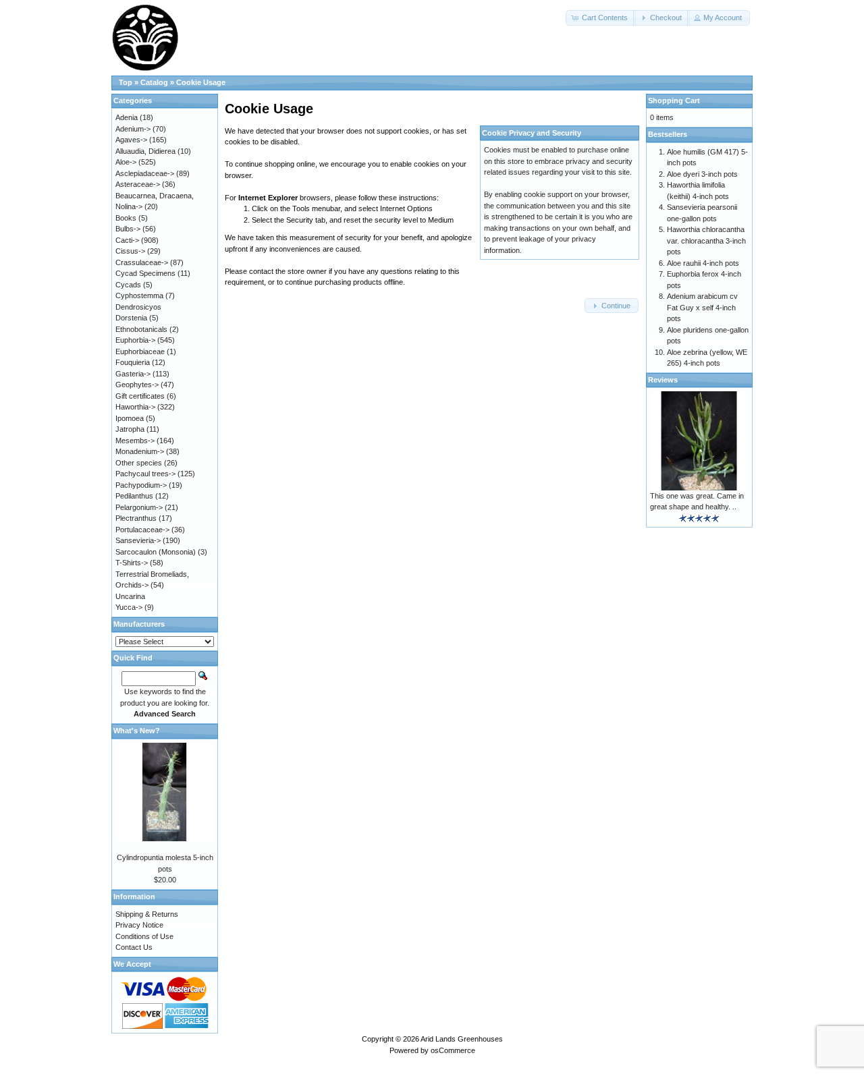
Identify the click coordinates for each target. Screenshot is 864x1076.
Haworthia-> (135, 407)
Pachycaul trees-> (145, 474)
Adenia (126, 117)
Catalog (154, 82)
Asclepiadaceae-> (144, 173)
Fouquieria (132, 362)
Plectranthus (136, 518)
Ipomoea (129, 418)
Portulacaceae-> (142, 530)
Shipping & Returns (146, 914)
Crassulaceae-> (141, 262)
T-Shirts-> (131, 563)
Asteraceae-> (137, 184)
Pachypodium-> (141, 485)
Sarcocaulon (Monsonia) (155, 552)
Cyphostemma (139, 295)
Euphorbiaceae (140, 351)
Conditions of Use (144, 936)
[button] (601, 18)
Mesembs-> (135, 440)
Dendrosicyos (138, 307)
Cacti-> (127, 240)
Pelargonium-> (139, 507)
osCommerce (453, 1050)
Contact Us (134, 947)
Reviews (663, 380)
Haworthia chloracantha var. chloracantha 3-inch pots (706, 240)
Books (125, 218)
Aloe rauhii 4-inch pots (703, 263)
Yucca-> (128, 607)
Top (125, 82)
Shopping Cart (674, 100)
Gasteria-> (133, 374)
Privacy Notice (139, 925)
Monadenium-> (139, 451)
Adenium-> (133, 129)
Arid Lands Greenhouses (462, 1039)
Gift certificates (140, 396)
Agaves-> (131, 140)
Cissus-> (130, 251)
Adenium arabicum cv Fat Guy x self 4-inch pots (702, 307)
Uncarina (130, 596)
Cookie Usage (200, 82)
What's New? (136, 731)
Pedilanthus (134, 496)
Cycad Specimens (145, 273)
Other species (138, 463)
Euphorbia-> (135, 340)
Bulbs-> (127, 229)
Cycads (128, 285)
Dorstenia (131, 318)
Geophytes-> (137, 384)
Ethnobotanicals (141, 329)
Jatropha (129, 429)
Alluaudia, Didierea (145, 151)
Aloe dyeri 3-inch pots (702, 174)
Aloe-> (125, 162)
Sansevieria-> (138, 540)
